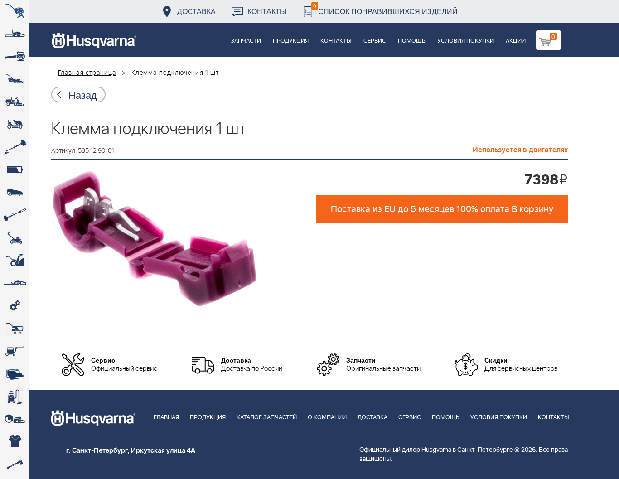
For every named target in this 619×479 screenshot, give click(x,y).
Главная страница (87, 72)
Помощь (412, 41)
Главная (166, 417)
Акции (516, 41)
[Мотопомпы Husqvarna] (14, 374)
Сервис (374, 41)
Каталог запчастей (267, 417)
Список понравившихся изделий (385, 9)
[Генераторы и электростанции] (14, 328)
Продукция (291, 41)
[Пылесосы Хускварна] (14, 396)
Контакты (266, 11)
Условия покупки (465, 41)
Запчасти (246, 41)
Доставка (196, 11)
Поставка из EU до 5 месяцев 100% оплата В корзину (442, 209)
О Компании (327, 417)
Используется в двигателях (520, 150)
